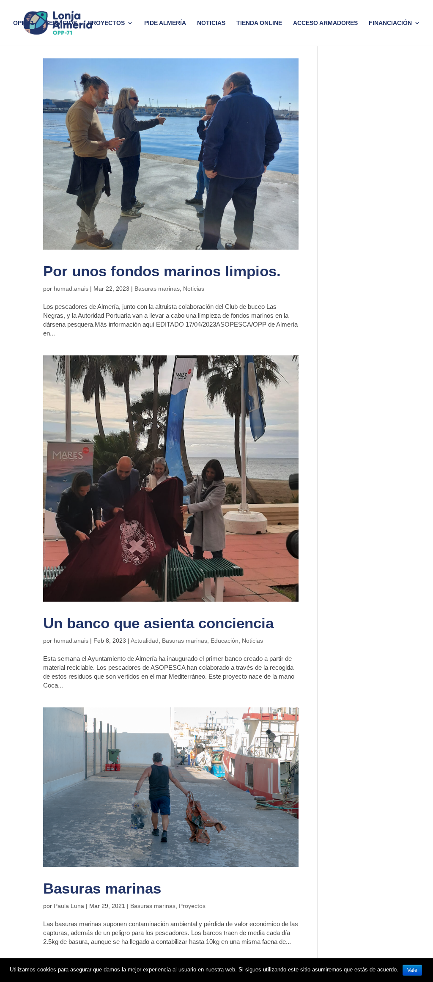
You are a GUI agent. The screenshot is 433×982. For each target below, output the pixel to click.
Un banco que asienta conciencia (158, 623)
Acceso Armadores (325, 23)
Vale (412, 970)
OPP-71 (23, 23)
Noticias (211, 23)
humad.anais (71, 288)
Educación (224, 640)
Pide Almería (165, 23)
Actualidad (145, 640)
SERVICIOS (61, 23)
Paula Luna (69, 905)
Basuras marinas (157, 288)
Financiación (390, 23)
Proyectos (192, 905)
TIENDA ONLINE (259, 23)
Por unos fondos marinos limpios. (162, 271)
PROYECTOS (106, 23)
